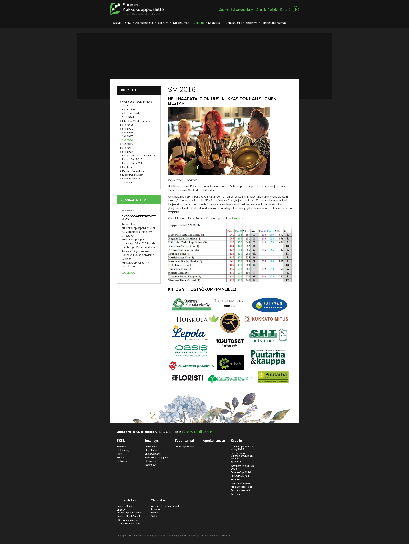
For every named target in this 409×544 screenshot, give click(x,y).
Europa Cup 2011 (132, 163)
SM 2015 (127, 144)
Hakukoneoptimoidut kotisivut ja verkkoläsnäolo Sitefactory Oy (198, 535)
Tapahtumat (181, 22)
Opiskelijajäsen (153, 461)
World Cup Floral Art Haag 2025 (137, 103)
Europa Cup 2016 (132, 159)
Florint (154, 512)
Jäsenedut (150, 464)
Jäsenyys (162, 22)
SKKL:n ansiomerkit (128, 519)
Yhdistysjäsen (153, 453)
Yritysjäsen (151, 446)
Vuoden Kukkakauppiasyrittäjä (129, 511)
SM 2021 (127, 128)
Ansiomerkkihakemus (129, 523)
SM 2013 (127, 151)
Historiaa (122, 461)
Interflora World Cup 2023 (137, 120)
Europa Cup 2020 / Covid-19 (138, 155)
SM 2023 (127, 124)
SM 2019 (127, 132)
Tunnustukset (233, 22)
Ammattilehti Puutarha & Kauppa (165, 507)
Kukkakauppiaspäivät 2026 (140, 217)
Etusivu (116, 22)
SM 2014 (127, 147)
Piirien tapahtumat (274, 22)
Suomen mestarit (131, 178)
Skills (154, 516)
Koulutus (214, 22)
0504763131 (191, 432)
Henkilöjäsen (152, 450)
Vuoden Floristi (125, 506)
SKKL (128, 22)
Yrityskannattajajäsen (157, 457)
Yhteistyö (251, 22)
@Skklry (207, 432)
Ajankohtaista (144, 22)
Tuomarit (127, 182)
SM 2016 (127, 140)
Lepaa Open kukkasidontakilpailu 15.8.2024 (133, 113)
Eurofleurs (127, 167)
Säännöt (121, 457)
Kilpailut (198, 22)
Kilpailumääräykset (132, 174)
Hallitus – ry (123, 450)
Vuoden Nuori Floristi (128, 516)
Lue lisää (128, 272)
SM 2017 (127, 136)
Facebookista (239, 218)
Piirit (119, 453)
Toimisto (121, 446)
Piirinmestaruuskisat (133, 170)
